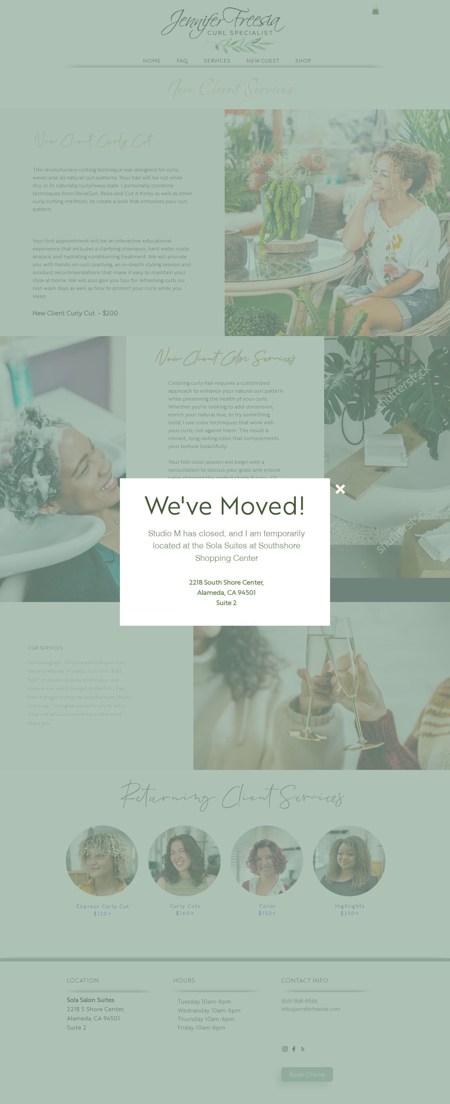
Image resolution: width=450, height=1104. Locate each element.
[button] (340, 489)
